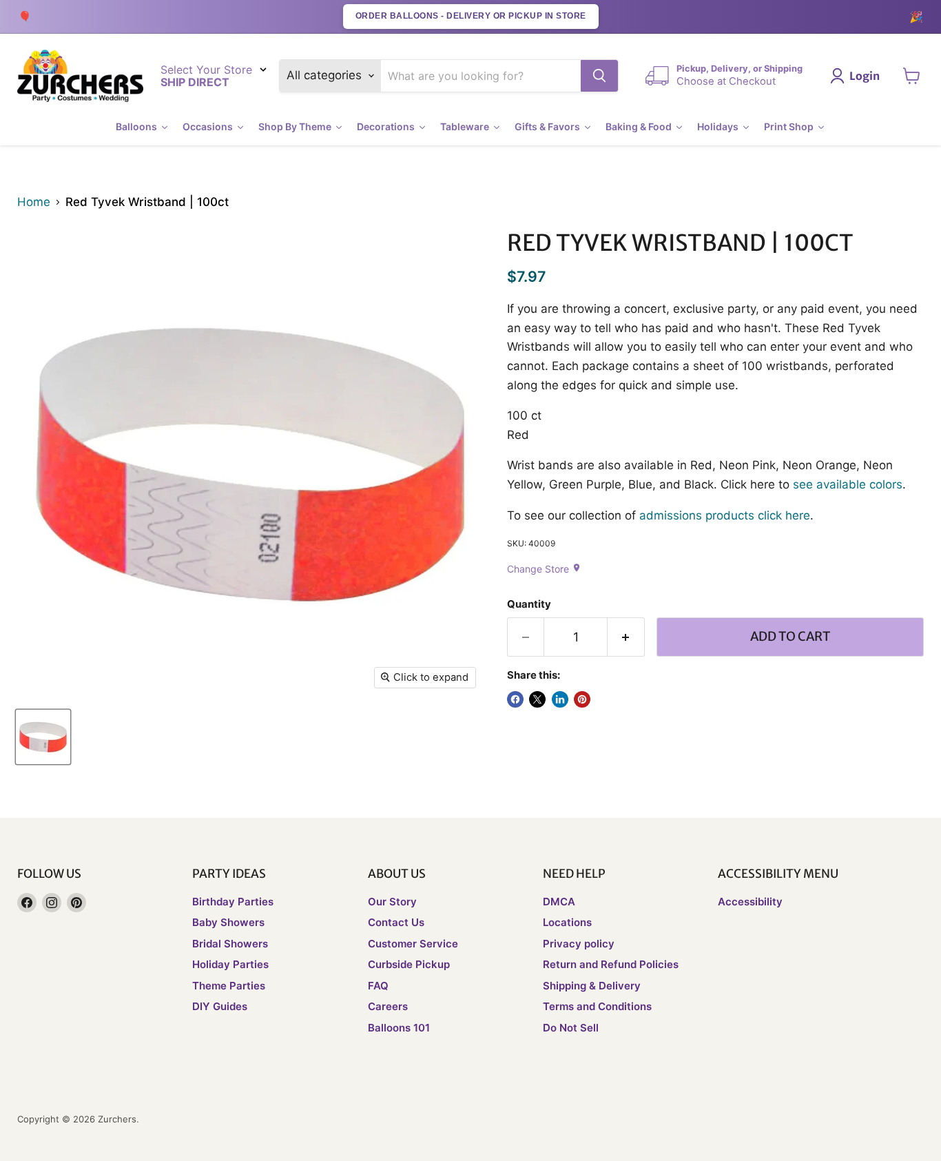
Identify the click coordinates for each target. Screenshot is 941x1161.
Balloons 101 (399, 1027)
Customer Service (413, 943)
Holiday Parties (230, 964)
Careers (388, 1006)
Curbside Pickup (409, 964)
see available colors (847, 484)
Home (33, 202)
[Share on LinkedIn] (560, 699)
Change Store (544, 569)
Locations (567, 922)
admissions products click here (724, 515)
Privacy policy (578, 943)
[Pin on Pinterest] (582, 699)
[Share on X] (537, 699)
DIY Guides (219, 1006)
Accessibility (750, 901)
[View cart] (911, 76)
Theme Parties (228, 985)
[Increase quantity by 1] (626, 637)
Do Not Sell (571, 1027)
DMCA (559, 901)
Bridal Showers (230, 943)
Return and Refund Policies (611, 964)
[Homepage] (80, 76)
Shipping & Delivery (592, 985)
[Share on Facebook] (515, 699)
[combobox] (481, 76)
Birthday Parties (232, 901)
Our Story (392, 901)
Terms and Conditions (597, 1006)
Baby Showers (228, 922)
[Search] (599, 76)
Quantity (529, 604)
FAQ (378, 985)
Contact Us (396, 922)
